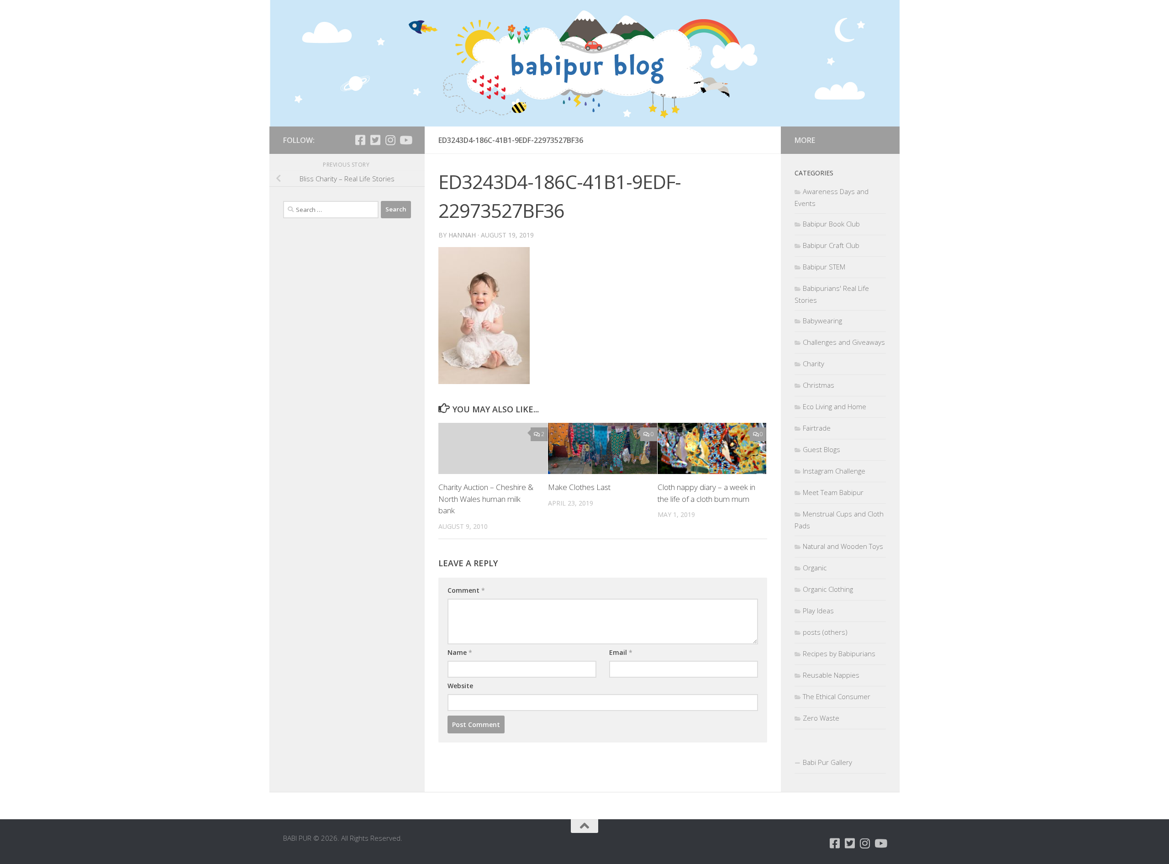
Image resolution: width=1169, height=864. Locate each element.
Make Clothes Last (579, 487)
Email (620, 652)
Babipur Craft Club (831, 245)
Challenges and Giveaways (844, 342)
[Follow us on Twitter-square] (375, 140)
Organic (815, 567)
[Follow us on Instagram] (390, 140)
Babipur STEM (824, 266)
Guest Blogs (821, 449)
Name (460, 652)
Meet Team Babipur (833, 492)
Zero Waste (821, 717)
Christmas (818, 385)
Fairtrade (817, 427)
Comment (466, 590)
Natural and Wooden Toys (843, 546)
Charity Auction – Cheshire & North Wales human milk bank (485, 499)
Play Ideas (818, 610)
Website (460, 685)
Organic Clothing (828, 589)
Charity (813, 363)
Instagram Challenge (834, 470)
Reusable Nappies (831, 675)
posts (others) (825, 632)
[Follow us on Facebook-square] (360, 140)
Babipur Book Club (831, 223)
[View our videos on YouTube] (405, 140)
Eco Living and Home (834, 406)
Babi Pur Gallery (827, 762)
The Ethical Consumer (836, 696)
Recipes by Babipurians (839, 653)
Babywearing (822, 320)
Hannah (462, 235)
